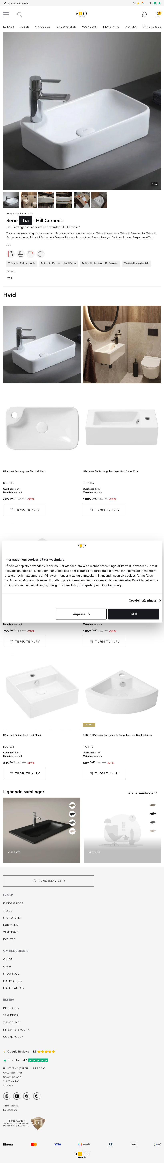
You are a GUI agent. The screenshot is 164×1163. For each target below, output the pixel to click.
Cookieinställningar (142, 600)
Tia (31, 214)
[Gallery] (82, 111)
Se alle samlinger (140, 793)
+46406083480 (10, 1106)
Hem (9, 214)
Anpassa (79, 614)
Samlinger (21, 214)
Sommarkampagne (18, 3)
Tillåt (133, 614)
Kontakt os (10, 1110)
